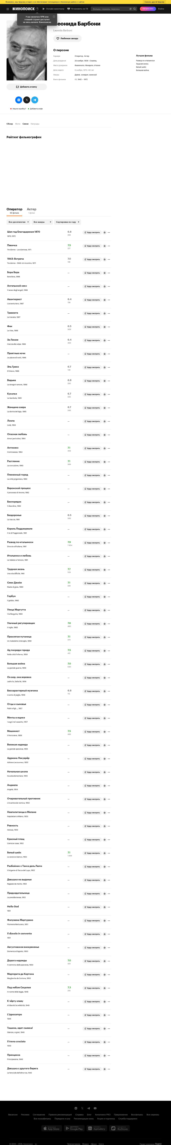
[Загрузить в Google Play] (74, 1128)
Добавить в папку (28, 87)
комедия (84, 74)
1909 (86, 60)
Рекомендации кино (84, 1118)
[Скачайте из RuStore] (119, 1128)
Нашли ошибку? (19, 108)
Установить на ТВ (79, 9)
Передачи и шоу (62, 1118)
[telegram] (34, 99)
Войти (161, 9)
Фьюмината (79, 65)
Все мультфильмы (42, 1118)
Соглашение (39, 1114)
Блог (89, 1114)
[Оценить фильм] (104, 232)
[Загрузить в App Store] (51, 1128)
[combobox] (109, 9)
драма (77, 74)
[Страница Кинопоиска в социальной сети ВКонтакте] (75, 1108)
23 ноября (79, 60)
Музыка (85, 1143)
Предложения (121, 1114)
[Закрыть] (54, 16)
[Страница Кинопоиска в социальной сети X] (82, 1108)
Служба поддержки (127, 1118)
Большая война (142, 70)
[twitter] (26, 99)
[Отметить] (109, 232)
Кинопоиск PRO (102, 1114)
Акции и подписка (106, 1118)
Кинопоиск (28, 1143)
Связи (25, 124)
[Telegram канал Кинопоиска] (88, 1108)
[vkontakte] (18, 99)
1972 (86, 79)
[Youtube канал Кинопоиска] (95, 1108)
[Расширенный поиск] (131, 9)
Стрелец (93, 60)
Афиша (94, 1143)
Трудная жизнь (142, 63)
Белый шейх (141, 66)
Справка (79, 1114)
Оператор (79, 56)
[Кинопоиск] (24, 9)
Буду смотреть (93, 232)
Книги (101, 1143)
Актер (86, 56)
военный (93, 74)
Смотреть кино (148, 9)
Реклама (25, 1114)
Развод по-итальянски (145, 60)
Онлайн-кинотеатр (55, 9)
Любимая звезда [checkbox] (69, 38)
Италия (97, 65)
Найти (135, 9)
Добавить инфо (36, 108)
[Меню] (7, 9)
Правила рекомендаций (60, 1114)
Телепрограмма (73, 1143)
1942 (79, 79)
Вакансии (13, 1114)
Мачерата (89, 65)
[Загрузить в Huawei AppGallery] (97, 1128)
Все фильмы (137, 1114)
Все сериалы (153, 1114)
